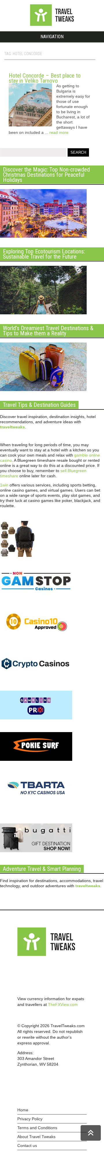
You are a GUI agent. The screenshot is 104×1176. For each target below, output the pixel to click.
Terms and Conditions (37, 1127)
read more (58, 132)
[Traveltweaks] (52, 24)
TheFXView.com (63, 1004)
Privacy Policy (29, 1119)
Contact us (27, 1145)
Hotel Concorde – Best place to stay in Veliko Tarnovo (45, 78)
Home (22, 1110)
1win (4, 485)
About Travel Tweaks (36, 1136)
